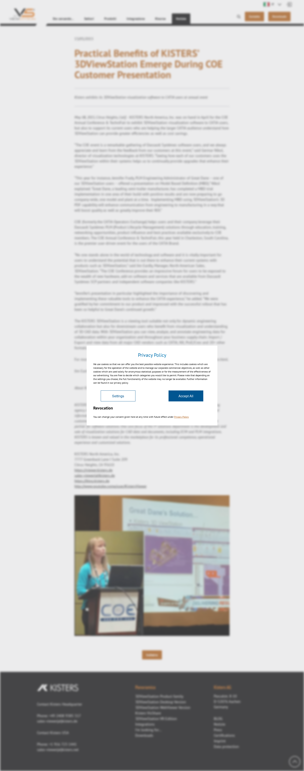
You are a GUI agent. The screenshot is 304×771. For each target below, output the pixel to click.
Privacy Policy (181, 416)
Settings (118, 396)
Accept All (185, 396)
